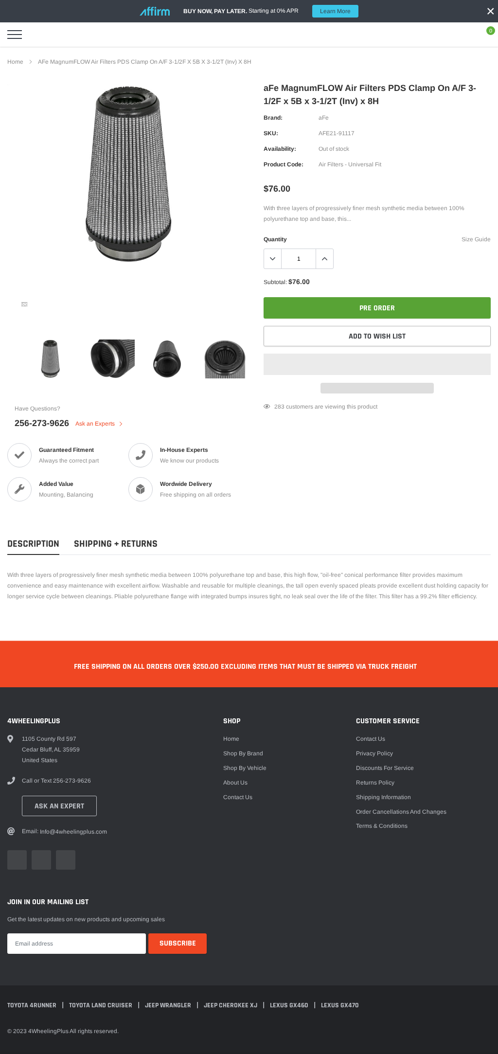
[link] (24, 304)
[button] (377, 364)
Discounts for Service (385, 768)
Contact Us (237, 797)
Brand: (273, 117)
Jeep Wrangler (169, 1005)
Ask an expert (59, 806)
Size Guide (476, 239)
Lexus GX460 (290, 1005)
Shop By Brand (243, 753)
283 (279, 406)
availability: (280, 148)
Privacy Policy (374, 753)
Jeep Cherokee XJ (231, 1005)
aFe (324, 117)
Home (15, 61)
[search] (39, 34)
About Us (235, 782)
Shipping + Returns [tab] (116, 544)
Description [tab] (33, 544)
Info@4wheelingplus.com (73, 831)
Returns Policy (375, 782)
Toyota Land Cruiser (101, 1005)
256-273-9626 (42, 423)
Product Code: (283, 164)
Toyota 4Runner (32, 1005)
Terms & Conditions (382, 825)
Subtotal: (275, 282)
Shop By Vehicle (245, 768)
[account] (462, 34)
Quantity (275, 239)
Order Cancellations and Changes (401, 811)
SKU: (271, 133)
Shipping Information (383, 797)
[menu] (14, 34)
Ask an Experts (95, 423)
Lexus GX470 (340, 1005)
